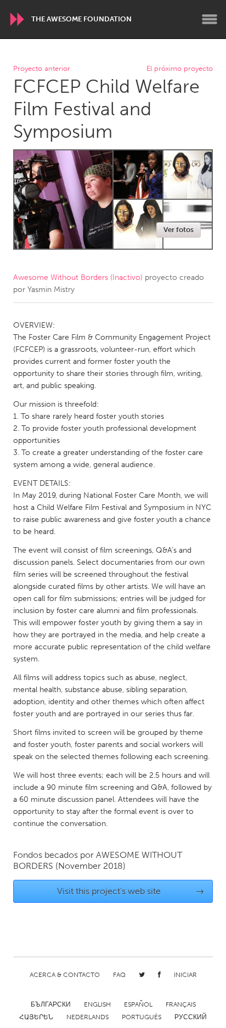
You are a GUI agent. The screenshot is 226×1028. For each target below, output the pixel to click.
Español (138, 1004)
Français (181, 1004)
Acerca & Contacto (65, 975)
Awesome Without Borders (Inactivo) (78, 277)
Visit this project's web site (131, 891)
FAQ (119, 975)
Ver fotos (178, 230)
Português (141, 1017)
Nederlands (87, 1017)
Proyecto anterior (41, 68)
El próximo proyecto (179, 68)
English (97, 1004)
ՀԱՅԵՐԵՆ (36, 1017)
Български (51, 1004)
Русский (190, 1017)
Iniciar (185, 975)
